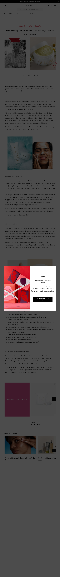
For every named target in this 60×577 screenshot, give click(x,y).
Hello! (43, 276)
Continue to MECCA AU (42, 298)
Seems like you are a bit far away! (43, 281)
